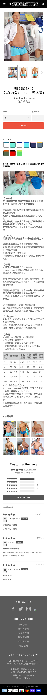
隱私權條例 (23, 637)
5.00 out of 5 (30, 469)
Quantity (35, 112)
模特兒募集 (23, 641)
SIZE (5, 112)
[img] (9, 514)
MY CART (23, 625)
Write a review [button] (23, 497)
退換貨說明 (23, 633)
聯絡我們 (23, 645)
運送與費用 (23, 629)
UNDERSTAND (14, 687)
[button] (19, 98)
